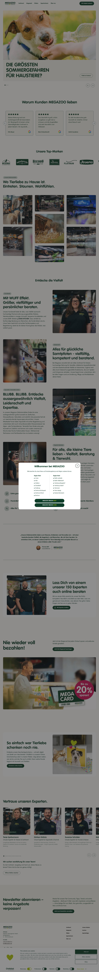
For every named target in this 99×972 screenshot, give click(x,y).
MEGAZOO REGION (50, 500)
